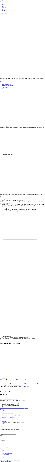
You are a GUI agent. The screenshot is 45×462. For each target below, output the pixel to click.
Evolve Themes (10, 460)
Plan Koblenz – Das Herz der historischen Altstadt (7, 453)
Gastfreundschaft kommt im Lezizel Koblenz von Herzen (7, 85)
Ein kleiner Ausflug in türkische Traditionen (6, 84)
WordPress (19, 460)
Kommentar (1, 434)
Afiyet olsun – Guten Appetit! (5, 87)
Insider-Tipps (4, 7)
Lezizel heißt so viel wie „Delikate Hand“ (6, 82)
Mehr (2, 6)
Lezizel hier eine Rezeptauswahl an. (19, 385)
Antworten (3, 416)
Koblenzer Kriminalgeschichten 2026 (5, 454)
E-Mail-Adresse (2, 436)
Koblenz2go (28, 386)
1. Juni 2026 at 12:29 (4, 421)
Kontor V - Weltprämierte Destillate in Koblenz (7, 413)
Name (1, 435)
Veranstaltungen (3, 5)
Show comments (2, 409)
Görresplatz (11, 400)
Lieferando (25, 386)
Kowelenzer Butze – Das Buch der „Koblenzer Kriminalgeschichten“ (9, 455)
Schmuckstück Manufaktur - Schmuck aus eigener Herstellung (9, 420)
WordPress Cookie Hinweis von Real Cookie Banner (5, 461)
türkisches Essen (2, 407)
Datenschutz (3, 457)
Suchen (7, 447)
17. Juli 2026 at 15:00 (4, 424)
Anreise (2, 88)
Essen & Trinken (3, 4)
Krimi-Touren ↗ (3, 8)
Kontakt (2, 9)
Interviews (5, 10)
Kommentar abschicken (3, 440)
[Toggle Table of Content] (0, 81)
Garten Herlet (22, 400)
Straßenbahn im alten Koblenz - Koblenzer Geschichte (8, 417)
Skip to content (1, 0)
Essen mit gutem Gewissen (4, 86)
